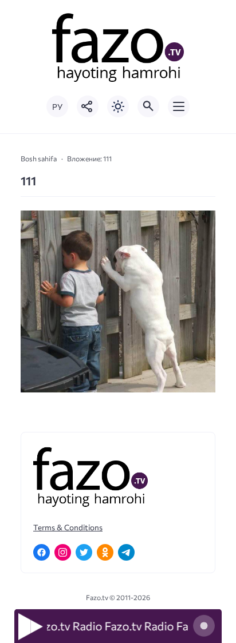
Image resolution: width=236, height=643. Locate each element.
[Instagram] (62, 552)
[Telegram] (126, 552)
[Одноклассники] (105, 552)
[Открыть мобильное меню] (179, 106)
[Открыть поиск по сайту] (148, 106)
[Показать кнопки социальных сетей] (88, 106)
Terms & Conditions (68, 527)
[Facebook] (41, 552)
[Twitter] (84, 552)
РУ (57, 107)
